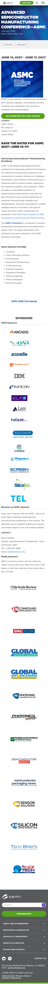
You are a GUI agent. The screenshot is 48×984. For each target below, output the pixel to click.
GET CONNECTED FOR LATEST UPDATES (23, 116)
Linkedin (4, 958)
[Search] (44, 905)
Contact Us (40, 958)
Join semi (26, 3)
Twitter (10, 958)
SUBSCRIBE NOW (24, 914)
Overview (8, 44)
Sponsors (21, 44)
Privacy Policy (23, 976)
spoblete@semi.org (16, 552)
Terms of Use (8, 976)
